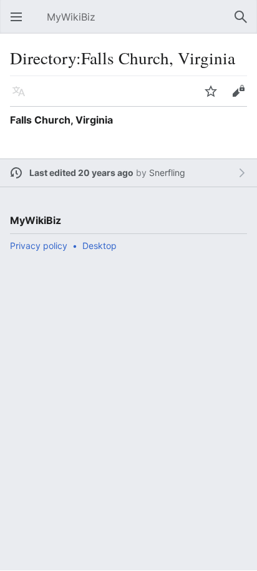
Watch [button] (215, 97)
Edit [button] (241, 97)
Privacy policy (38, 245)
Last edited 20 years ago (81, 172)
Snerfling (167, 172)
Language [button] (22, 97)
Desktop (99, 245)
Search (245, 23)
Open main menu (20, 23)
